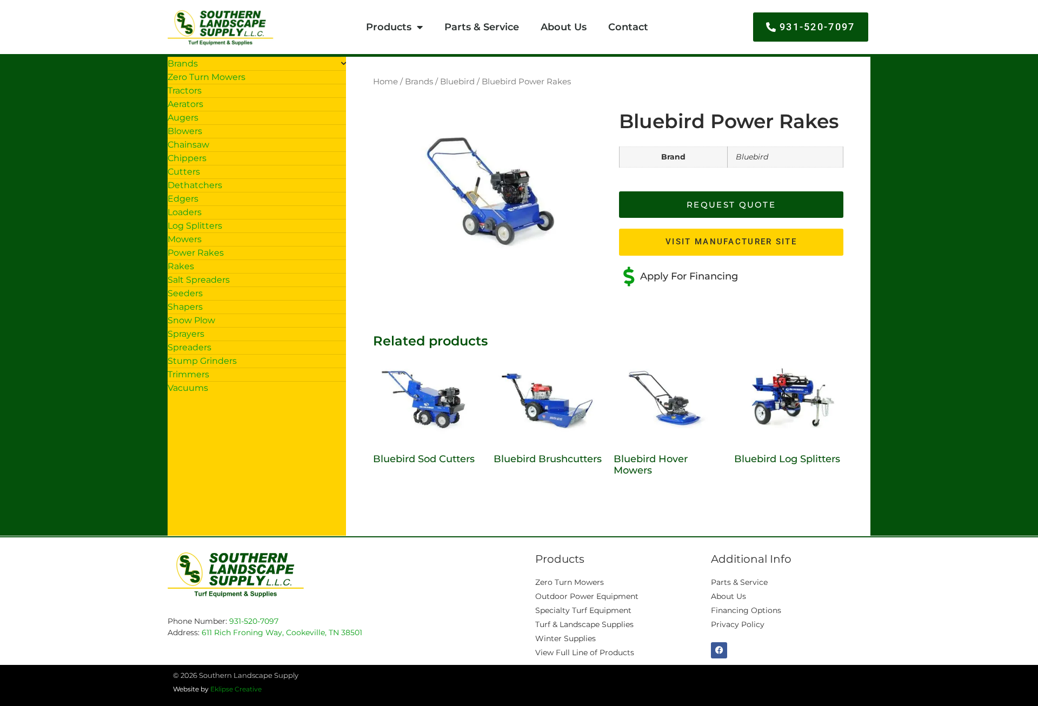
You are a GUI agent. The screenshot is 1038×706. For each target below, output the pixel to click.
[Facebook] (719, 650)
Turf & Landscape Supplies (584, 624)
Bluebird (457, 81)
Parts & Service (481, 27)
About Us (564, 27)
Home (385, 81)
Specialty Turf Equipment (583, 610)
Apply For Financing (689, 276)
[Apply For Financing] (628, 277)
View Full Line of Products (584, 652)
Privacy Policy (737, 624)
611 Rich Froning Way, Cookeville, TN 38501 (282, 632)
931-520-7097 (253, 621)
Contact (628, 27)
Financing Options (746, 610)
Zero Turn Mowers (569, 582)
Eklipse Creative (236, 689)
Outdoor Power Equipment (586, 596)
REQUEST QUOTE (731, 204)
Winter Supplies (565, 638)
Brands (419, 81)
